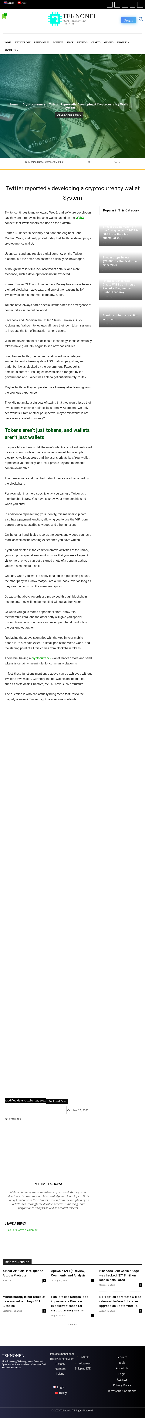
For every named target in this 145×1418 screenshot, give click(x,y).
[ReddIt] (88, 174)
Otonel (85, 1356)
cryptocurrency (41, 658)
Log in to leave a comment (22, 1229)
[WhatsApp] (70, 174)
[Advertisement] (48, 906)
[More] (123, 174)
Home (14, 104)
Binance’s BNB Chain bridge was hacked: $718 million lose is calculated (119, 1275)
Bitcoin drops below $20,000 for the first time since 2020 (120, 261)
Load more (71, 1324)
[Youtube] (140, 5)
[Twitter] (133, 5)
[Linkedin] (125, 5)
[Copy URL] (114, 174)
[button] (140, 19)
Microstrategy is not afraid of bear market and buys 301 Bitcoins (24, 1301)
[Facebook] (110, 5)
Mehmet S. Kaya (48, 1184)
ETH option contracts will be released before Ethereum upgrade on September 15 (120, 1301)
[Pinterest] (62, 174)
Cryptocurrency (33, 104)
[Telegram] (105, 174)
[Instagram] (117, 5)
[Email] (96, 174)
